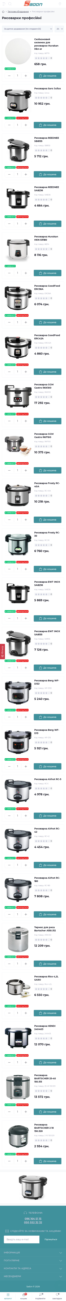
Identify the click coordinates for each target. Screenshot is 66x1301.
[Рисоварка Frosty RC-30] (18, 544)
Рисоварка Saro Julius (47, 88)
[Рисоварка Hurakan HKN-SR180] (18, 248)
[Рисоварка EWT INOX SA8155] (18, 643)
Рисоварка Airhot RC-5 (47, 779)
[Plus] (25, 75)
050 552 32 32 (33, 1222)
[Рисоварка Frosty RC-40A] (18, 495)
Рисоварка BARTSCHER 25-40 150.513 (45, 1078)
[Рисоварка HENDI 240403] (18, 1038)
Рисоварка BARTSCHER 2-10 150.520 (44, 1128)
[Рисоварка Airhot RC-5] (18, 791)
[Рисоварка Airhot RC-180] (18, 890)
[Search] (10, 3)
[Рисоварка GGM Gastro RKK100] (18, 396)
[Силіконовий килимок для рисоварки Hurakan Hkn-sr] (18, 51)
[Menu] (4, 3)
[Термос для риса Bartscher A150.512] (18, 939)
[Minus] (9, 75)
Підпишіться (51, 1239)
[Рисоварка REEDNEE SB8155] (18, 150)
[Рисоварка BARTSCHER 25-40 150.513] (18, 1087)
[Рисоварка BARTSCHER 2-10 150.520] (18, 1136)
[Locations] (60, 3)
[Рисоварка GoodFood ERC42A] (18, 347)
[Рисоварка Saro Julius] (18, 100)
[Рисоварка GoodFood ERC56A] (18, 298)
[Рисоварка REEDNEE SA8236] (18, 199)
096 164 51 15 (33, 1218)
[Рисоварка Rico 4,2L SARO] (18, 988)
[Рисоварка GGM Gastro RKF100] (18, 446)
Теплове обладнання (18, 11)
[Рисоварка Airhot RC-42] (18, 840)
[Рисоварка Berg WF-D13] (18, 742)
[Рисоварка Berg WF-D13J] (18, 692)
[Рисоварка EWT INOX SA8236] (18, 594)
